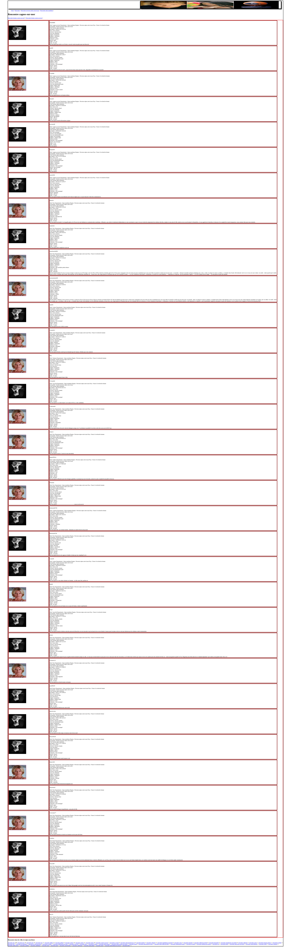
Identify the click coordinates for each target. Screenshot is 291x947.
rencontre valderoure (77, 945)
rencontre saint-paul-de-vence (146, 944)
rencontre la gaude (47, 944)
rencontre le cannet (114, 942)
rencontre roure (99, 945)
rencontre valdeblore (35, 945)
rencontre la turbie (190, 944)
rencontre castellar (24, 945)
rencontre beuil (54, 945)
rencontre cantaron (272, 944)
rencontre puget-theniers (251, 944)
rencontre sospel (133, 944)
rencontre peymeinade (21, 944)
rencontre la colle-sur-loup (34, 944)
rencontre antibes (49, 942)
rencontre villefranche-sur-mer (60, 944)
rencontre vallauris (150, 942)
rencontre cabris (263, 944)
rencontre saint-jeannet (104, 944)
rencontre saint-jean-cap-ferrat (237, 944)
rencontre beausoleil (214, 942)
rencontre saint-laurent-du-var (128, 942)
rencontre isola (45, 945)
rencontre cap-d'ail (73, 944)
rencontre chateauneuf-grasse (178, 944)
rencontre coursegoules (65, 945)
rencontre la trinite (277, 942)
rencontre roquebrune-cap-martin (229, 942)
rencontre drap (83, 944)
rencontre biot (11, 944)
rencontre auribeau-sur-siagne (204, 944)
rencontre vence (178, 942)
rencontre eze (216, 944)
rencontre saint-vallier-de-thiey (162, 944)
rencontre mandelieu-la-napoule (165, 942)
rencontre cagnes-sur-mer (102, 942)
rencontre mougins (188, 942)
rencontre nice (11, 942)
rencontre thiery (126, 945)
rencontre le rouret (93, 944)
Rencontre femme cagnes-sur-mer (34, 18)
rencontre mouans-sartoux (265, 942)
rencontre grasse (90, 942)
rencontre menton (140, 942)
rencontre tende (224, 944)
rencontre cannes (69, 942)
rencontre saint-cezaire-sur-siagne (119, 944)
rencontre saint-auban (89, 945)
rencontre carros (253, 942)
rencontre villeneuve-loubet (200, 942)
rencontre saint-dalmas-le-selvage (113, 945)
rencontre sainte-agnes (13, 945)
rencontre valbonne (243, 942)
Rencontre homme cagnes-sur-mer (16, 18)
